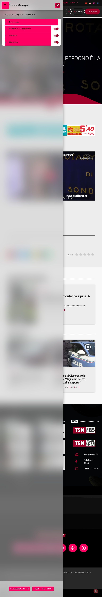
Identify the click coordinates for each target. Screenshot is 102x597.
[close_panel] (57, 5)
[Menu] (5, 5)
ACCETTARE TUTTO (43, 589)
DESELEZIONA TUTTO (19, 589)
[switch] (58, 29)
